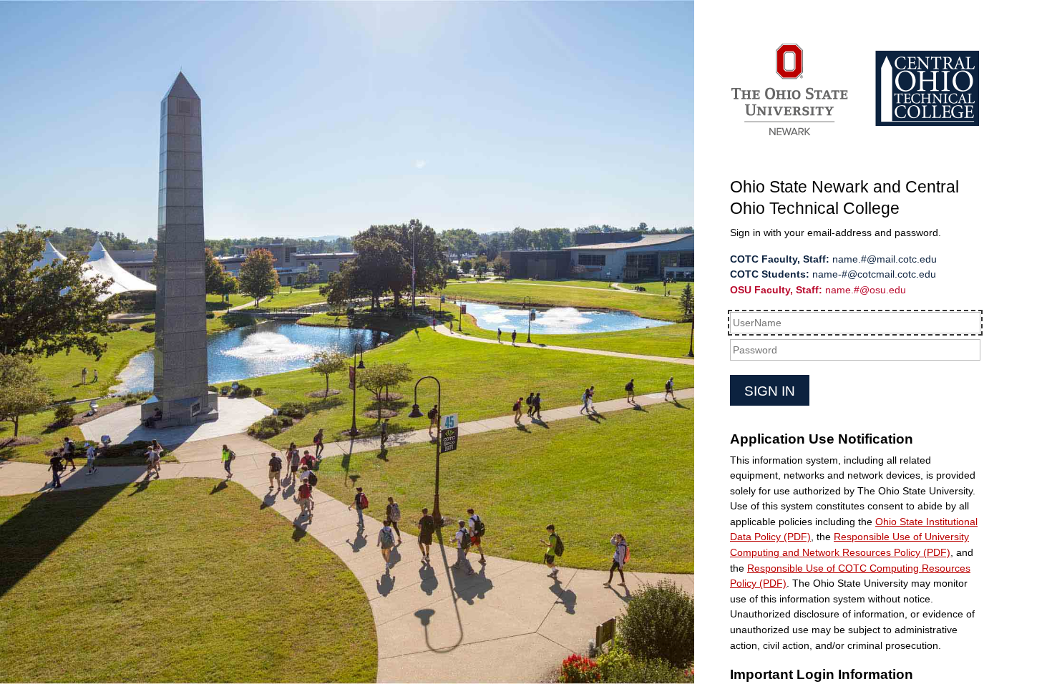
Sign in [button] (769, 391)
